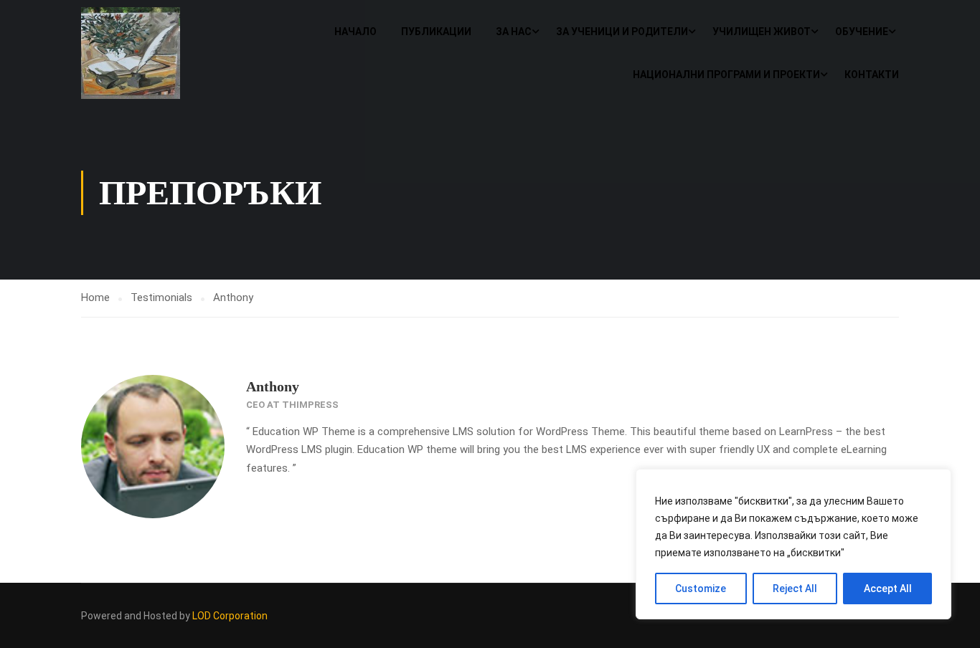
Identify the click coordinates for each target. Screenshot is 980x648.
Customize (700, 588)
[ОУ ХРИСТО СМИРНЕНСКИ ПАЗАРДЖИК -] (136, 53)
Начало (355, 31)
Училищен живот (761, 31)
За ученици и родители (622, 31)
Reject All (795, 588)
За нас (514, 31)
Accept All (888, 588)
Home (95, 297)
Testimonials (161, 297)
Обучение (861, 31)
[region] (793, 544)
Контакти (871, 74)
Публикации (436, 31)
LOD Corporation (230, 615)
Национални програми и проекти (726, 74)
